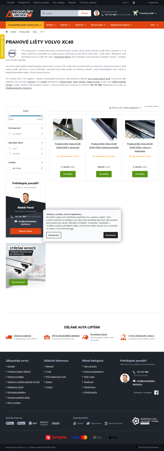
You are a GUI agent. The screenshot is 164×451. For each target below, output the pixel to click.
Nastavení (53, 235)
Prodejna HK (24, 2)
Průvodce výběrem (88, 2)
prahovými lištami (62, 57)
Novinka (27, 153)
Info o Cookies (14, 402)
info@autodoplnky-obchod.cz (19, 88)
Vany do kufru (90, 366)
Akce (27, 148)
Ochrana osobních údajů (19, 397)
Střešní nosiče (90, 392)
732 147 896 (110, 15)
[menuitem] (25, 25)
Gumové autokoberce (94, 371)
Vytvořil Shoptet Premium (148, 447)
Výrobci (49, 387)
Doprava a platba (41, 2)
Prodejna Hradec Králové (19, 371)
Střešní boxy (90, 387)
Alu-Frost (27, 168)
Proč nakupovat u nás (56, 376)
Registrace (153, 2)
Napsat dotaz (25, 231)
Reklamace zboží (15, 387)
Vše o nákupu (59, 2)
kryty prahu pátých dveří (99, 78)
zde (71, 228)
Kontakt (10, 2)
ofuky (75, 82)
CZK (125, 2)
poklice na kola (93, 82)
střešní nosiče (66, 82)
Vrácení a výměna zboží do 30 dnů (24, 382)
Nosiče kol (88, 382)
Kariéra (49, 382)
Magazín (72, 2)
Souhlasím (110, 235)
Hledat (84, 13)
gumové (31, 82)
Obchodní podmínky (17, 392)
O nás (48, 371)
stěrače (82, 82)
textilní (44, 82)
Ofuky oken (89, 376)
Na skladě (27, 134)
